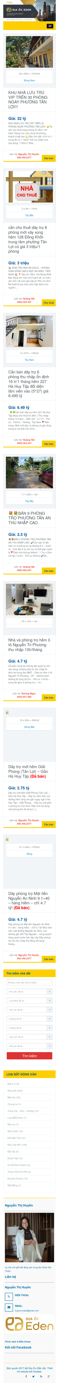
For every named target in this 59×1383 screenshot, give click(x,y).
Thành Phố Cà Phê (17, 1171)
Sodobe (37, 1371)
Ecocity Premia (15, 1178)
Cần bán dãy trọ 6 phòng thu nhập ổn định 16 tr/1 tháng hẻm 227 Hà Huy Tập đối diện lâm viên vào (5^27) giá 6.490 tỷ (28, 383)
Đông (29, 853)
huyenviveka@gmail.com (27, 1310)
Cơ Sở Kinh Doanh (17, 1165)
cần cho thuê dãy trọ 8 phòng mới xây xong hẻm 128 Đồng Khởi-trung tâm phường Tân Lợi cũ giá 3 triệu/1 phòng (27, 239)
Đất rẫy (11, 1151)
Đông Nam (29, 80)
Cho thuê (49, 302)
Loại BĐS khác (15, 1117)
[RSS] (41, 1376)
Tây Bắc (29, 215)
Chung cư (13, 1104)
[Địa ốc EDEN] (29, 10)
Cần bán (48, 158)
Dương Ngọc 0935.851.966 (26, 695)
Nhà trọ (11, 1124)
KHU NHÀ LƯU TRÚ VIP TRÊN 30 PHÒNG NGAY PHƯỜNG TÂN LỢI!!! (28, 99)
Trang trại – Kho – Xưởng (21, 1111)
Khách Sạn (13, 1158)
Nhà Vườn (13, 1131)
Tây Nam (29, 359)
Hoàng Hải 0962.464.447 (26, 300)
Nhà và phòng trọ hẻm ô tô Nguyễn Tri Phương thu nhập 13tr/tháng (29, 644)
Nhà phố (12, 1090)
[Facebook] (26, 1376)
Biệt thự (12, 1097)
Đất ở (10, 1083)
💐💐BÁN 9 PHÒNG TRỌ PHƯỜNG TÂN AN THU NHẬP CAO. (29, 517)
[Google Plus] (49, 1376)
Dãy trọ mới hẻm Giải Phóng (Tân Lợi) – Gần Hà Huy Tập (28, 771)
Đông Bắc (29, 727)
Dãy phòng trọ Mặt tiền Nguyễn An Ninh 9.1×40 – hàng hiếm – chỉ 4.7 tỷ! (28, 900)
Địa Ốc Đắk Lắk (37, 1368)
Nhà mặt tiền (14, 1144)
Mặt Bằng (13, 1185)
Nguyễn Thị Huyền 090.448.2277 (28, 155)
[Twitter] (33, 1376)
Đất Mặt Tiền (14, 1138)
